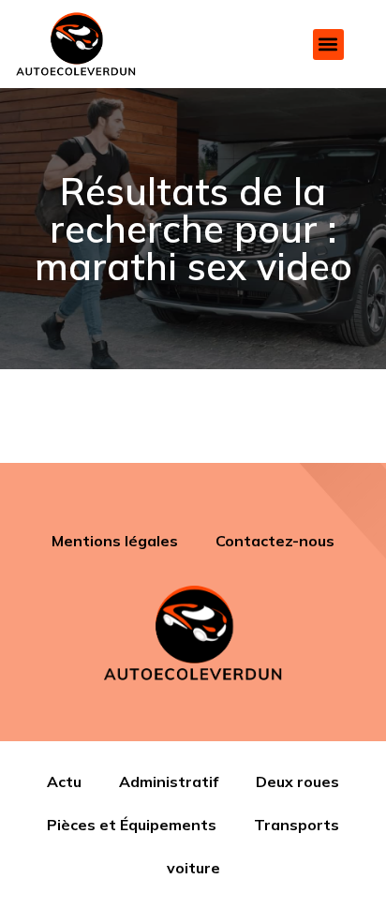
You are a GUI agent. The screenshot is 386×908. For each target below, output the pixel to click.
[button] (328, 44)
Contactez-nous (274, 540)
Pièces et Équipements (131, 824)
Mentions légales (115, 540)
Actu (64, 781)
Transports (296, 824)
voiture (193, 867)
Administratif (168, 781)
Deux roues (297, 781)
